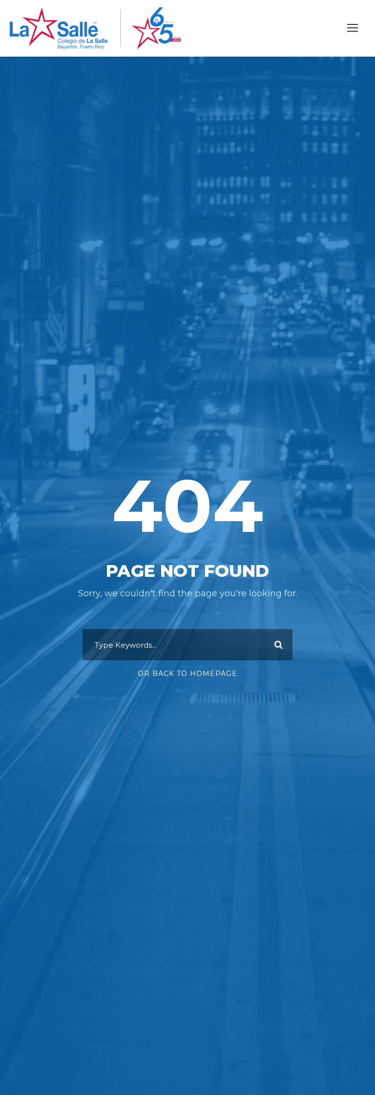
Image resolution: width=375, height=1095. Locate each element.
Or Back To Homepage (187, 673)
